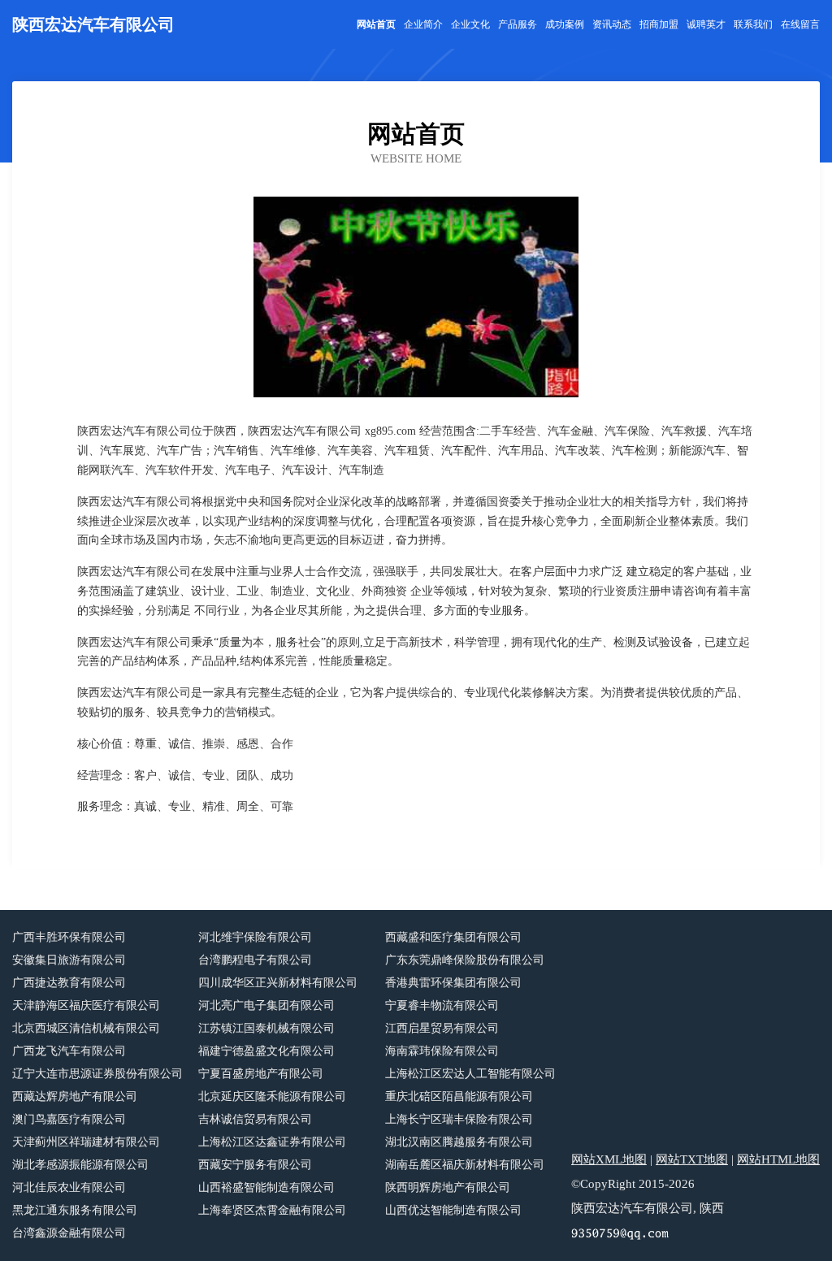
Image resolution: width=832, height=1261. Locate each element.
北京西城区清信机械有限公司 (86, 1028)
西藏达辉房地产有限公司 (74, 1096)
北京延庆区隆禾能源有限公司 (272, 1096)
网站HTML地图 (778, 1159)
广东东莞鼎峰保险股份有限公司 (464, 960)
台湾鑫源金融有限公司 (69, 1233)
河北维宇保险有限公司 (255, 937)
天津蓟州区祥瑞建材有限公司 (86, 1142)
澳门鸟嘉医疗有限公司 (69, 1119)
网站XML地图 (609, 1159)
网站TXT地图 (692, 1159)
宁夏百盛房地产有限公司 (260, 1074)
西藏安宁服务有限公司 (255, 1165)
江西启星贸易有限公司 (442, 1028)
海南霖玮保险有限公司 (442, 1051)
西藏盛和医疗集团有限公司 (453, 937)
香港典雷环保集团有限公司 (453, 983)
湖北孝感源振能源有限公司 (80, 1165)
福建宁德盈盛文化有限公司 (266, 1051)
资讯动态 (611, 24)
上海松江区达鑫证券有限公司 (272, 1142)
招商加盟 (658, 24)
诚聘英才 (706, 24)
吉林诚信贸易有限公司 (255, 1119)
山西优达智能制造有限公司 (453, 1210)
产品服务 (517, 24)
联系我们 (753, 24)
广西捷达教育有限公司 (69, 983)
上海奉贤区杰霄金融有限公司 (272, 1210)
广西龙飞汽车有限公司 (69, 1051)
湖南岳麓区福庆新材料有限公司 (464, 1165)
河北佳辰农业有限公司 (69, 1187)
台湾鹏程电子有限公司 (255, 960)
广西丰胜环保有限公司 (69, 937)
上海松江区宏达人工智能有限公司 (470, 1074)
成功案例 (564, 24)
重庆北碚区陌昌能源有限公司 (459, 1096)
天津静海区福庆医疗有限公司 (86, 1005)
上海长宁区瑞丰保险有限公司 (459, 1119)
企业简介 (423, 24)
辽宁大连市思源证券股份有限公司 (97, 1074)
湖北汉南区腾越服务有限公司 (459, 1142)
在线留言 (800, 24)
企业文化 (470, 24)
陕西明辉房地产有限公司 (447, 1187)
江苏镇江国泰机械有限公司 (266, 1028)
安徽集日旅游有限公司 (69, 960)
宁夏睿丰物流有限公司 (442, 1005)
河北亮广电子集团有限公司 (266, 1005)
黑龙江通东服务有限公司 (74, 1210)
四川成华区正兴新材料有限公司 (278, 983)
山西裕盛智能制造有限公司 (266, 1187)
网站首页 (376, 24)
